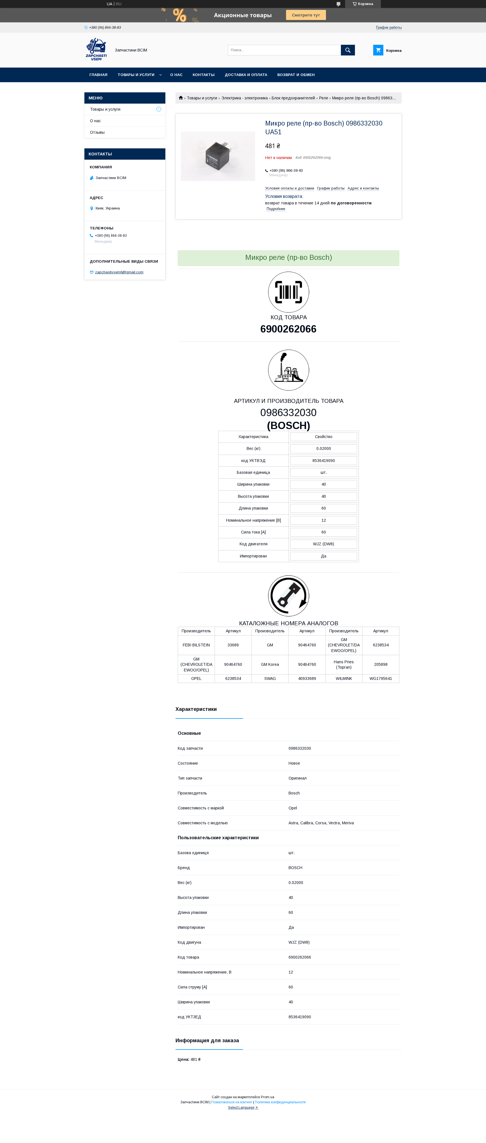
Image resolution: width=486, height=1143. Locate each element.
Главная (98, 75)
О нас (176, 75)
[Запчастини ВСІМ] (96, 60)
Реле (323, 98)
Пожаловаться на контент (231, 1102)
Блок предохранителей (293, 98)
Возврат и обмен (296, 75)
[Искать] (348, 50)
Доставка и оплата (246, 75)
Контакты (204, 75)
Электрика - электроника (244, 98)
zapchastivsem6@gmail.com (119, 272)
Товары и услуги (136, 75)
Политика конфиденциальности (280, 1102)
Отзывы (97, 132)
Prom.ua (267, 1097)
